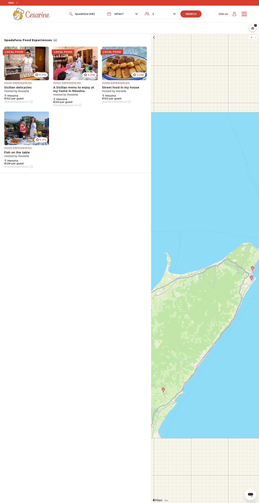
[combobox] (88, 14)
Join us (223, 14)
